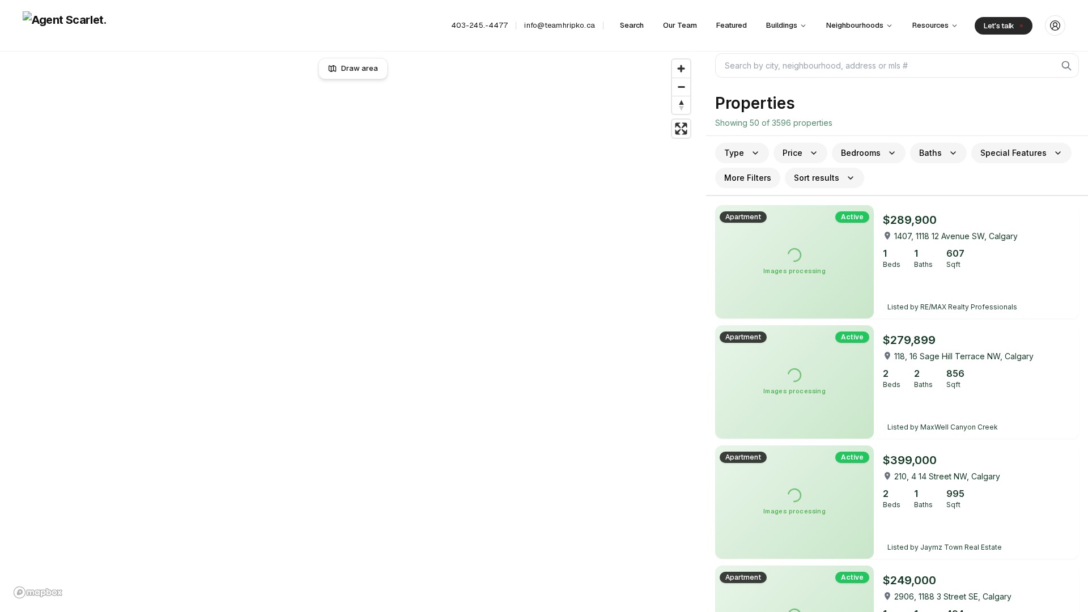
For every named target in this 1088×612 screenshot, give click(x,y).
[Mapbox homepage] (38, 592)
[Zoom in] (681, 69)
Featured (731, 25)
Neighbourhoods (854, 25)
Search (632, 25)
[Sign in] (1055, 25)
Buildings (781, 25)
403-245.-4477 (479, 25)
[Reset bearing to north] (681, 105)
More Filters (747, 177)
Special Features (1013, 153)
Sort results (816, 177)
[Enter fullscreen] (681, 129)
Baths (930, 153)
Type (734, 153)
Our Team (680, 25)
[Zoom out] (681, 87)
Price (792, 153)
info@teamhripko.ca (559, 25)
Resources (930, 25)
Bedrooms (861, 153)
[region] (353, 329)
